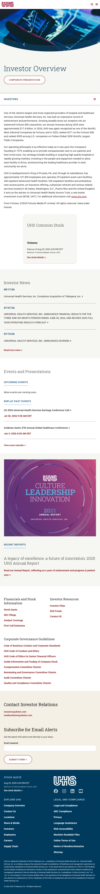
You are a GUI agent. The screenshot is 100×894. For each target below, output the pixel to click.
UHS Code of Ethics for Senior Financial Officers (30, 656)
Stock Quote (10, 609)
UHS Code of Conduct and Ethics (21, 651)
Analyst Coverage (13, 620)
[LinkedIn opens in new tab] (72, 790)
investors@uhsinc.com (15, 711)
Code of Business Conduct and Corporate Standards (32, 645)
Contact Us (10, 811)
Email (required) (11, 743)
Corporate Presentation (24, 80)
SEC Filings (10, 615)
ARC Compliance (63, 811)
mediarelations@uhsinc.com (18, 715)
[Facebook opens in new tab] (56, 790)
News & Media (12, 823)
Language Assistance (65, 823)
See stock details (36, 257)
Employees (10, 834)
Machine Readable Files (67, 834)
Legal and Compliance (66, 805)
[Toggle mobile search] (92, 4)
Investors (9, 828)
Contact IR (55, 616)
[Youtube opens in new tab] (81, 790)
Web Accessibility (63, 828)
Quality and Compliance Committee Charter (27, 683)
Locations (9, 817)
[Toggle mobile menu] (97, 4)
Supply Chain (11, 846)
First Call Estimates (14, 625)
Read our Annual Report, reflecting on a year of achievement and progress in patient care (49, 573)
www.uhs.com (79, 196)
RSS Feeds (56, 611)
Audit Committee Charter (17, 677)
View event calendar (15, 445)
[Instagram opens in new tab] (64, 790)
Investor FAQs (57, 605)
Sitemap (58, 852)
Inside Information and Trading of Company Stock (31, 661)
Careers (8, 840)
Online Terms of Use (64, 840)
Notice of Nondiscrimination (69, 846)
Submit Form (18, 759)
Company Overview (14, 805)
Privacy (58, 817)
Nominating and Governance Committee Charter (30, 672)
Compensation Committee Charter (22, 667)
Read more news (13, 349)
